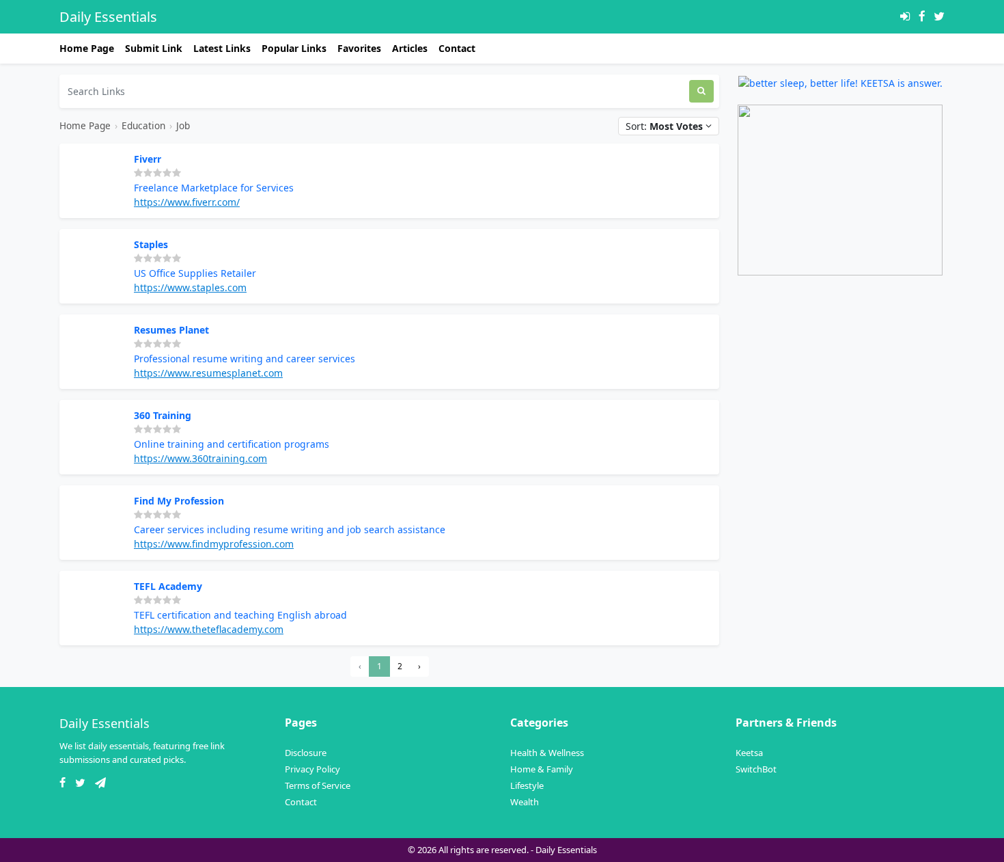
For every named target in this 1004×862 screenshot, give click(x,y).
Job (183, 125)
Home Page (86, 48)
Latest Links (222, 48)
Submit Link (153, 48)
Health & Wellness (547, 752)
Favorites (359, 48)
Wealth (524, 802)
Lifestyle (527, 785)
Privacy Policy (312, 769)
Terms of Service (317, 785)
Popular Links (294, 48)
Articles (410, 48)
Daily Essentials (108, 17)
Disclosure (305, 752)
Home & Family (541, 769)
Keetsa (749, 752)
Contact (456, 48)
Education (143, 125)
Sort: (664, 126)
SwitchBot (756, 769)
